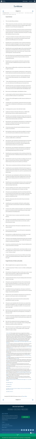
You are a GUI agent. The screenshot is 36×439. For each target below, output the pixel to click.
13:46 (8, 388)
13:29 (8, 363)
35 (20, 341)
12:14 (21, 372)
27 (15, 14)
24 (10, 14)
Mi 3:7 (10, 386)
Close (18, 434)
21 (6, 14)
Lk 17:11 (10, 389)
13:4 (7, 348)
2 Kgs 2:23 (11, 382)
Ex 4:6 (12, 379)
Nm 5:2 (15, 379)
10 (27, 346)
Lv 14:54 (10, 391)
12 (17, 340)
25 (12, 14)
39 (9, 366)
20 (4, 14)
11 (28, 346)
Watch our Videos (25, 409)
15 (22, 372)
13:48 (8, 376)
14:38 (9, 356)
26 (13, 14)
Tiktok (33, 430)
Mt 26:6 (29, 388)
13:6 (7, 357)
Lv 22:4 (10, 379)
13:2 (7, 379)
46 (18, 358)
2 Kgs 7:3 (24, 372)
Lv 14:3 (10, 388)
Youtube (26, 430)
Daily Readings (10, 409)
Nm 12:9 (15, 340)
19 (3, 14)
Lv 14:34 (15, 341)
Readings (30, 1)
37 (9, 363)
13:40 (8, 382)
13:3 (7, 343)
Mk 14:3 (7, 389)
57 (12, 391)
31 (29, 355)
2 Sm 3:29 (22, 341)
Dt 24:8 (18, 379)
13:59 (8, 391)
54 (7, 356)
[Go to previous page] (4, 11)
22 (7, 14)
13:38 (8, 366)
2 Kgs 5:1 (24, 379)
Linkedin (28, 430)
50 (6, 356)
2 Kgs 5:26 (26, 341)
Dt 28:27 (18, 341)
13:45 (8, 368)
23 (9, 14)
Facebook (24, 430)
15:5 (28, 372)
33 (30, 355)
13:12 (8, 359)
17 (12, 347)
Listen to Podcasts (17, 409)
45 (16, 358)
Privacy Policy (24, 396)
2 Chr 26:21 (26, 388)
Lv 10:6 (10, 384)
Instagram (31, 430)
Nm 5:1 (18, 372)
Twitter (22, 430)
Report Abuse (25, 1)
